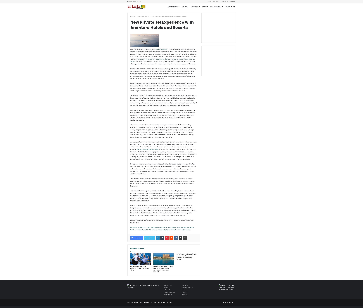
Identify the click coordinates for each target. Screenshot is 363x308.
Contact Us (224, 1)
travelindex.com (161, 49)
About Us (167, 290)
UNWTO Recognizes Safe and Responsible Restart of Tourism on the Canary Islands (186, 256)
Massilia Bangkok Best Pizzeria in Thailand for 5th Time (139, 268)
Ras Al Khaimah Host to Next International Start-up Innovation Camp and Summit (163, 269)
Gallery (227, 6)
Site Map (232, 1)
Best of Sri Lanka (215, 6)
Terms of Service (169, 292)
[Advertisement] (218, 27)
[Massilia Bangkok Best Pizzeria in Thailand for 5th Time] (140, 259)
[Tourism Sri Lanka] (137, 6)
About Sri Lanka (173, 6)
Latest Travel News (213, 1)
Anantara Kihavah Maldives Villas (148, 149)
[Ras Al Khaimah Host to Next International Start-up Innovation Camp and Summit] (163, 259)
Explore (184, 6)
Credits (184, 290)
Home (133, 16)
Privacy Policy (168, 294)
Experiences (195, 6)
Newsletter (185, 285)
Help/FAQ (185, 292)
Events (204, 6)
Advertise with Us (187, 287)
